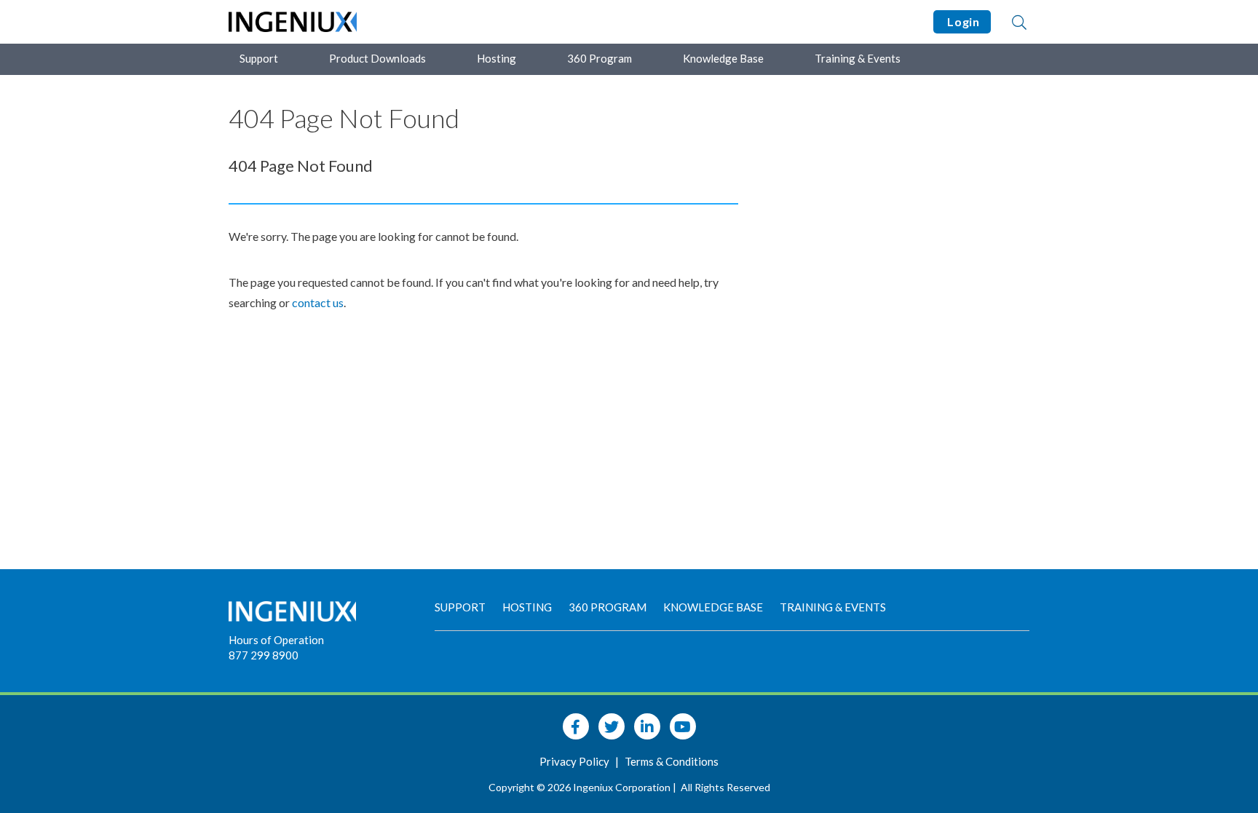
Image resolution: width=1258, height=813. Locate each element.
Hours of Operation (276, 639)
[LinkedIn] (647, 726)
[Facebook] (576, 726)
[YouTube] (683, 726)
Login (962, 21)
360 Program (599, 58)
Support (259, 58)
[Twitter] (611, 726)
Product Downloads (377, 58)
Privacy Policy (575, 761)
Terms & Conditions (672, 761)
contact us (318, 302)
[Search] (1019, 21)
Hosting (496, 58)
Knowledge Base (723, 58)
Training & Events (858, 58)
